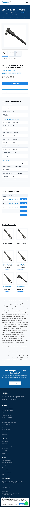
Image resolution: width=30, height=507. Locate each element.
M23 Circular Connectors (7, 412)
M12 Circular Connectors (7, 410)
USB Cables (4, 427)
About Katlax (5, 441)
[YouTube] (2, 498)
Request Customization (16, 87)
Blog (3, 474)
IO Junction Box (5, 432)
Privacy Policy (4, 501)
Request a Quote (15, 383)
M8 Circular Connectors (14, 13)
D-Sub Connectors (6, 429)
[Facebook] (7, 498)
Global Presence (5, 448)
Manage (4, 504)
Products (8, 13)
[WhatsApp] (10, 498)
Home (3, 13)
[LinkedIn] (5, 498)
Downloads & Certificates (8, 460)
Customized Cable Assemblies (9, 422)
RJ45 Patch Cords (6, 424)
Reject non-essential (13, 504)
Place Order (16, 83)
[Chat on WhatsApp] (26, 503)
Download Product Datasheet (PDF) (16, 92)
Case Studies (5, 469)
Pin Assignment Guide (7, 465)
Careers (3, 453)
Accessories (4, 434)
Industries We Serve (6, 472)
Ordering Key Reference (7, 462)
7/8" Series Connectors (7, 417)
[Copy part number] (16, 70)
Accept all (22, 504)
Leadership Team (5, 443)
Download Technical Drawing (9, 58)
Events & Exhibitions (6, 450)
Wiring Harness (5, 420)
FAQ (2, 467)
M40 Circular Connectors (7, 415)
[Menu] (27, 2)
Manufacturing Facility (7, 446)
